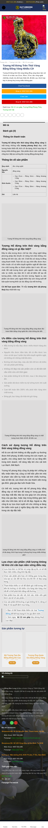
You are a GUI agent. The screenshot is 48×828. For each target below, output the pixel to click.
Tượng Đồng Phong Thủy (32, 107)
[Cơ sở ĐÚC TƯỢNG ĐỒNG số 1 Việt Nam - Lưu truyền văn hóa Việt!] (24, 7)
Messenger (33, 826)
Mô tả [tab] (6, 125)
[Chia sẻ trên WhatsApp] (2, 115)
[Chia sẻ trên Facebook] (6, 115)
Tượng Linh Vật (14, 62)
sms (43, 826)
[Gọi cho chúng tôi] (12, 723)
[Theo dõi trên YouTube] (16, 723)
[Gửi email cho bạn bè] (14, 115)
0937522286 (30, 2)
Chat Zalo (14, 826)
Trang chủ (3, 62)
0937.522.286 (11, 2)
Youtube (5, 826)
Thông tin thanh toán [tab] (14, 136)
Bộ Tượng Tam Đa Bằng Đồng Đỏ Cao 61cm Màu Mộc (12, 657)
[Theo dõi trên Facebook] (4, 723)
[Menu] (3, 7)
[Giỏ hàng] (44, 7)
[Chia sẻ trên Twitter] (10, 115)
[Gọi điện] (24, 823)
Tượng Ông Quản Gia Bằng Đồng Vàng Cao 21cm (36, 657)
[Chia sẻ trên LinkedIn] (22, 115)
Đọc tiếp (12, 662)
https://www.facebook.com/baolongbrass (26, 738)
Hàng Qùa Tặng (17, 750)
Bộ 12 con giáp (28, 62)
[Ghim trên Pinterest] (18, 115)
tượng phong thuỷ (29, 145)
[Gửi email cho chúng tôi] (8, 723)
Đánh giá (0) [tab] (9, 131)
